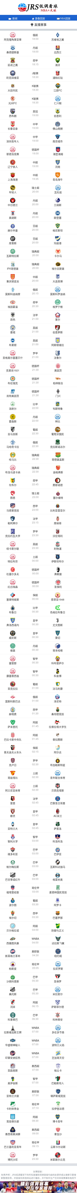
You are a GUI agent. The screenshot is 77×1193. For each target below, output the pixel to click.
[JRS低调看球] (38, 1187)
